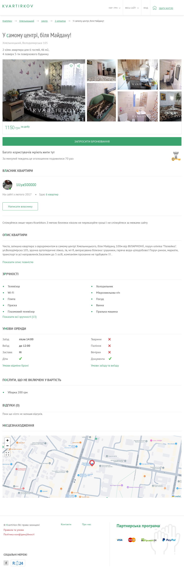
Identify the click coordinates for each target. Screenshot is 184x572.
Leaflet (177, 496)
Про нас (86, 525)
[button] (92, 463)
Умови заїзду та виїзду (105, 365)
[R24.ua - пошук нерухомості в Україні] (18, 563)
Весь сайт (130, 7)
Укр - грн (113, 7)
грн (17, 128)
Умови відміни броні (16, 365)
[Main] (18, 6)
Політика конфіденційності (19, 534)
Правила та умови (14, 529)
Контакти (66, 525)
